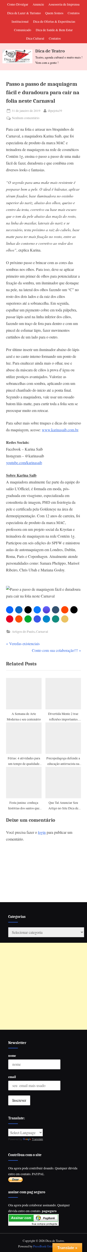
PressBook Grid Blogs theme (51, 1246)
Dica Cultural (35, 38)
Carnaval (42, 631)
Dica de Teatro (50, 51)
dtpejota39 (55, 110)
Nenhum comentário (25, 118)
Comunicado (22, 30)
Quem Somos (54, 13)
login (42, 832)
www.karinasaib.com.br (60, 429)
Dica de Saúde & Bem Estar (54, 30)
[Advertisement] (43, 986)
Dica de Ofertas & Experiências (54, 21)
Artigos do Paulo (23, 631)
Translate (37, 1139)
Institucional (20, 21)
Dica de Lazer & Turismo (24, 13)
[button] (9, 609)
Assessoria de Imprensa (64, 4)
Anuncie (38, 4)
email (12, 1076)
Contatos (74, 13)
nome (12, 1055)
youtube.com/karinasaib (24, 462)
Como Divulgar (17, 4)
